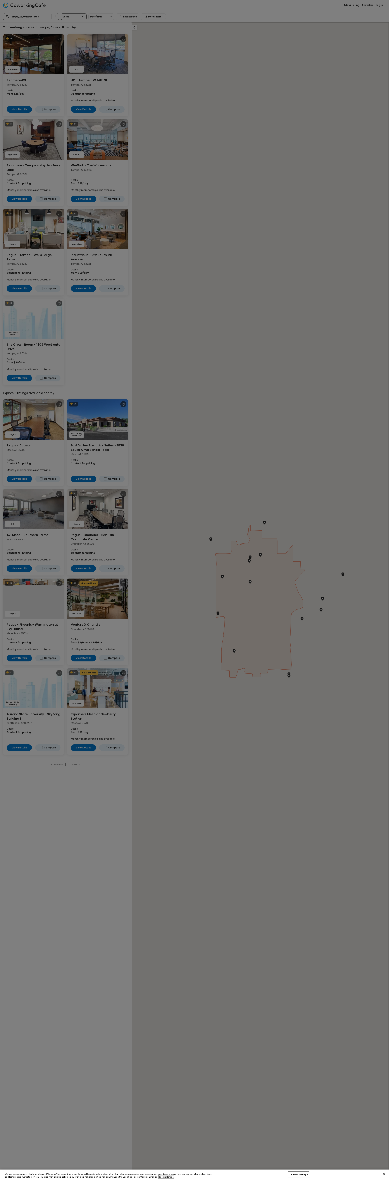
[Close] (384, 1174)
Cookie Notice (166, 1176)
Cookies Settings (298, 1174)
